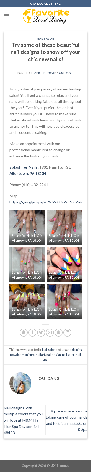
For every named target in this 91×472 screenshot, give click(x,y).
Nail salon (45, 38)
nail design (53, 355)
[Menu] (6, 16)
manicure (28, 355)
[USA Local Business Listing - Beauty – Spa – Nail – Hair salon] (45, 16)
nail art (40, 355)
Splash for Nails (23, 167)
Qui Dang (66, 72)
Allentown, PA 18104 (27, 173)
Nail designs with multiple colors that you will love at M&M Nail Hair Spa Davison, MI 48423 (23, 420)
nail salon (68, 355)
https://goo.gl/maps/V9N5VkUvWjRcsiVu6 (45, 202)
